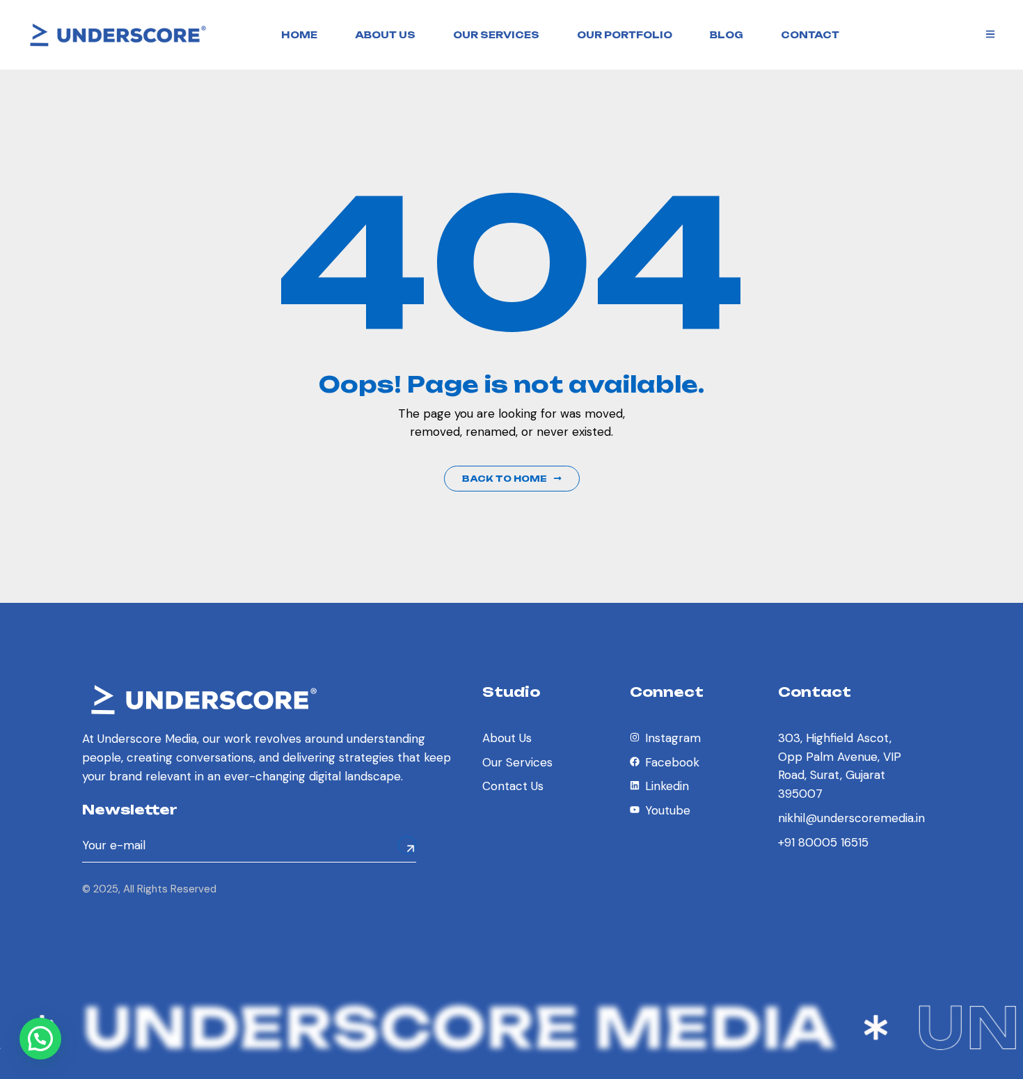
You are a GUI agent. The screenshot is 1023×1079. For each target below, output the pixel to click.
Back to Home (504, 478)
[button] (40, 1039)
